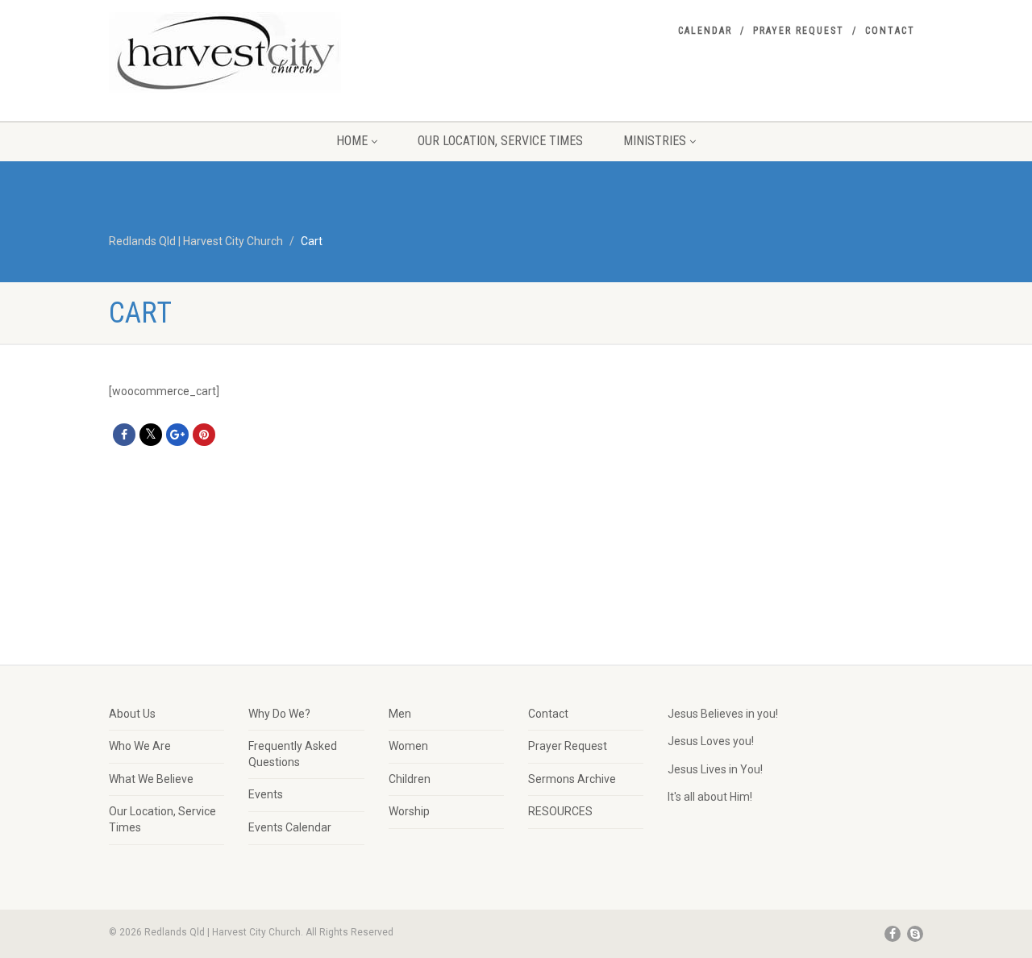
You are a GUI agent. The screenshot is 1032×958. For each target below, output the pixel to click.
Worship (409, 811)
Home (352, 140)
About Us (132, 713)
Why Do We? (279, 713)
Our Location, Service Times (500, 140)
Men (400, 713)
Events (265, 794)
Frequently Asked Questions (292, 753)
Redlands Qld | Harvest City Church (196, 241)
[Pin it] (204, 434)
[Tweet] (150, 434)
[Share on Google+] (177, 434)
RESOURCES (560, 811)
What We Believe (151, 779)
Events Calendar (289, 827)
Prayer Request (798, 30)
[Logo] (236, 52)
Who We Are (140, 745)
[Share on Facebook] (124, 434)
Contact (890, 30)
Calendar (705, 30)
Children (410, 779)
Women (408, 745)
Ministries (654, 140)
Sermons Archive (572, 779)
